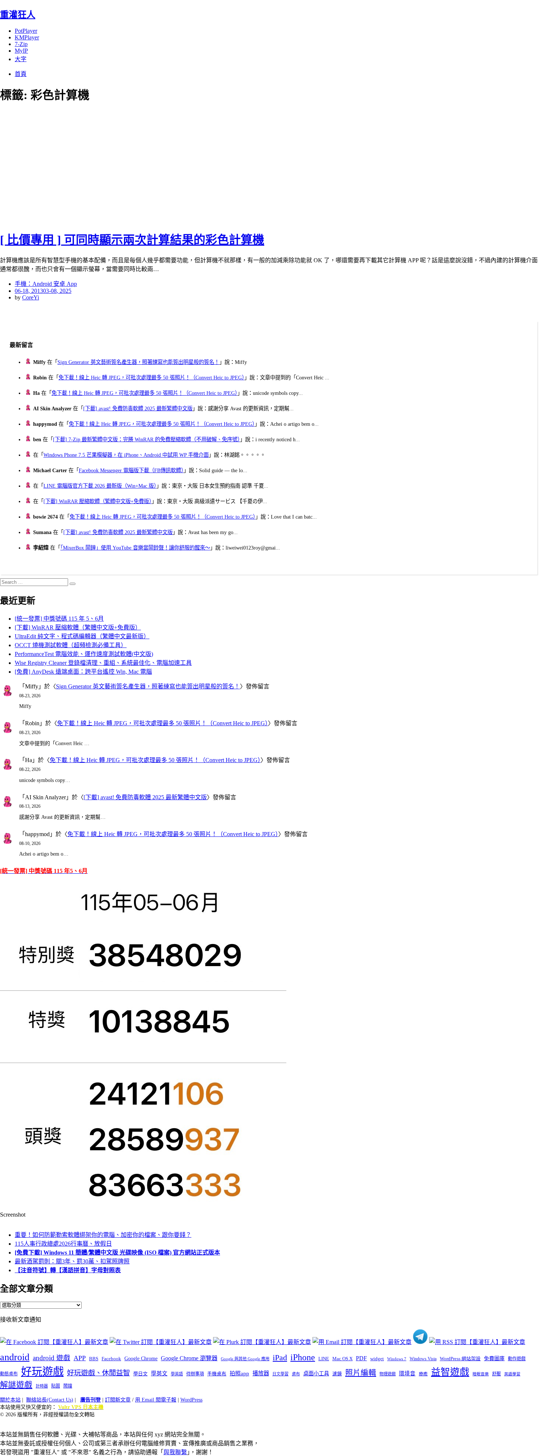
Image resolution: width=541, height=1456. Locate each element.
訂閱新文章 (118, 1400)
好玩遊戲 (42, 1372)
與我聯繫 (175, 1452)
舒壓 (496, 1373)
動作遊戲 (517, 1358)
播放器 (260, 1373)
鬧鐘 (67, 1386)
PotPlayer (26, 31)
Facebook (111, 1358)
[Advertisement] (132, 165)
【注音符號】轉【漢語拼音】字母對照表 (68, 1270)
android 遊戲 (51, 1358)
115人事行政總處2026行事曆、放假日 (63, 1244)
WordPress (191, 1400)
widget (377, 1358)
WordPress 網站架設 (460, 1358)
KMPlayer (27, 37)
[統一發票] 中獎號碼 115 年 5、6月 (59, 618)
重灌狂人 (17, 15)
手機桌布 (216, 1373)
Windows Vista (423, 1358)
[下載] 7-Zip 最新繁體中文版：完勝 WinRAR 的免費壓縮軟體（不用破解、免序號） (146, 439)
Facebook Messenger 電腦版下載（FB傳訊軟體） (131, 470)
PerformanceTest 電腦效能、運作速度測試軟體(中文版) (84, 654)
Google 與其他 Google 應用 (245, 1359)
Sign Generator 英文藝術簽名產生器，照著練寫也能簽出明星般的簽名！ (138, 362)
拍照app (239, 1373)
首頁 (20, 74)
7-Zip (21, 44)
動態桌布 (9, 1373)
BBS (93, 1358)
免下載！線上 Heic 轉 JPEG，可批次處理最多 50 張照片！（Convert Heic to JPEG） (151, 377)
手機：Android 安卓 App (46, 284)
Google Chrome (141, 1358)
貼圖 (55, 1386)
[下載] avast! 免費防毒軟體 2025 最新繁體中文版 (137, 408)
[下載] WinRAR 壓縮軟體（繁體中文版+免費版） (97, 501)
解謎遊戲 (16, 1384)
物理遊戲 (387, 1374)
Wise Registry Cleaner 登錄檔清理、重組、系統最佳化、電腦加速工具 (103, 663)
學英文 (159, 1373)
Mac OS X (342, 1358)
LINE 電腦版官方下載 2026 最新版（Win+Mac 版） (99, 486)
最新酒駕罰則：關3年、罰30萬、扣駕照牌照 (72, 1261)
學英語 (177, 1374)
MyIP (21, 51)
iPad (280, 1357)
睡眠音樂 (481, 1374)
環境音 (407, 1373)
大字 (20, 59)
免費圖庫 (494, 1358)
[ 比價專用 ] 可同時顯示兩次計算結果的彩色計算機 (132, 239)
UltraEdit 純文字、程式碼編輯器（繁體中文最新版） (82, 636)
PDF (361, 1358)
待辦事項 (195, 1373)
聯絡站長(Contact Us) (49, 1400)
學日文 (140, 1373)
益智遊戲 (450, 1372)
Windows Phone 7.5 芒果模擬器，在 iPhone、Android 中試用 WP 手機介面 (126, 455)
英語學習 (512, 1374)
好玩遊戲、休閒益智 (98, 1373)
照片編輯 (360, 1373)
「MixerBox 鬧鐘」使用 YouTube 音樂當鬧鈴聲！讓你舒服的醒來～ (135, 548)
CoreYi (30, 297)
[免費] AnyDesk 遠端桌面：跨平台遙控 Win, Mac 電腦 (83, 672)
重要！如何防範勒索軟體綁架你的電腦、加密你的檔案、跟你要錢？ (103, 1235)
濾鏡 (337, 1373)
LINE (323, 1358)
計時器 (42, 1386)
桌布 (296, 1374)
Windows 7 (396, 1359)
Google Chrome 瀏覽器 (189, 1358)
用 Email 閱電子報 (155, 1400)
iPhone (302, 1357)
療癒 (423, 1373)
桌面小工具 (316, 1373)
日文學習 (280, 1374)
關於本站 (10, 1400)
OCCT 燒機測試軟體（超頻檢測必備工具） (71, 645)
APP (80, 1358)
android (14, 1357)
